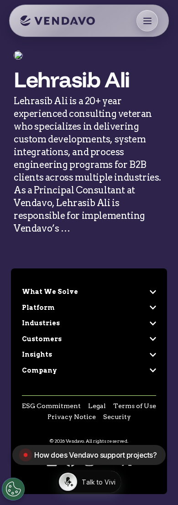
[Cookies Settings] (13, 489)
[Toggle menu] (147, 20)
